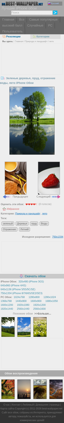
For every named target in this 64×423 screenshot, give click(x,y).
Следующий (43, 196)
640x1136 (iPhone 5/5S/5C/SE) (18, 289)
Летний (24, 229)
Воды (44, 223)
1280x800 (34, 297)
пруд (34, 223)
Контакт (16, 404)
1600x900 (35, 301)
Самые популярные (43, 19)
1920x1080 (23, 305)
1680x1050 (51, 301)
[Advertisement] (32, 67)
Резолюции (13, 36)
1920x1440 (7, 309)
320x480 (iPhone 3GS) (31, 281)
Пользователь (12, 31)
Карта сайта (7, 408)
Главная (8, 19)
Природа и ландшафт (36, 41)
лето (51, 41)
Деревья (22, 223)
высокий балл (12, 25)
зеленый (8, 223)
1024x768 (19, 297)
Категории (43, 36)
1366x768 (6, 301)
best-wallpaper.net (52, 408)
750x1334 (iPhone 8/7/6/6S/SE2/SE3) (21, 293)
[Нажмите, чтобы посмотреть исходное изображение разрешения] (32, 120)
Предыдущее (20, 196)
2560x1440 (23, 309)
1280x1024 (49, 297)
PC (50, 25)
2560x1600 (39, 309)
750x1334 (57, 237)
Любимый (28, 404)
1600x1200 (7, 305)
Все (21, 19)
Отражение (9, 229)
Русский (55, 3)
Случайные (35, 25)
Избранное (13, 209)
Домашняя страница (47, 404)
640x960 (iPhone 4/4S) (13, 285)
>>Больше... (42, 313)
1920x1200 (39, 305)
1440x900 (21, 301)
